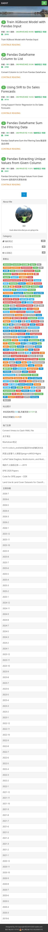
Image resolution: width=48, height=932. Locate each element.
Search (11, 397)
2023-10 (6, 665)
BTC (5, 397)
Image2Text (16, 356)
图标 (18, 375)
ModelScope (8, 302)
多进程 (6, 286)
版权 (12, 286)
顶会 (25, 378)
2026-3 (6, 516)
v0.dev (24, 328)
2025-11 (6, 539)
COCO (15, 340)
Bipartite (32, 356)
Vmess (21, 353)
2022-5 (6, 763)
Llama (38, 315)
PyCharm (7, 290)
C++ (24, 309)
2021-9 (6, 809)
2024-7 (6, 625)
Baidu (6, 305)
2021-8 (6, 815)
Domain (22, 274)
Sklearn (22, 381)
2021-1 (6, 855)
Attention (7, 264)
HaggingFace (32, 369)
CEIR (5, 324)
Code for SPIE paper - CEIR (15, 476)
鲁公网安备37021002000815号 (32, 929)
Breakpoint (22, 290)
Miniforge (40, 387)
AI (19, 321)
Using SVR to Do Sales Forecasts (20, 89)
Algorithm (28, 293)
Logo (31, 299)
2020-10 (6, 872)
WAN (6, 283)
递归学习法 (7, 369)
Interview (38, 394)
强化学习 (7, 400)
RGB (11, 350)
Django (13, 346)
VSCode (6, 387)
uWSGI (17, 302)
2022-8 (6, 746)
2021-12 (6, 792)
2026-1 (6, 528)
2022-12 (6, 723)
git (28, 334)
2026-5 (6, 505)
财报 (19, 318)
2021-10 (6, 803)
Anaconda (19, 350)
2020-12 (6, 861)
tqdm (6, 346)
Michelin (7, 394)
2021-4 (6, 838)
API (36, 305)
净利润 (13, 334)
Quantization (9, 315)
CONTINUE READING (10, 44)
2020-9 (6, 878)
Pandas (35, 331)
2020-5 (6, 901)
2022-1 (6, 786)
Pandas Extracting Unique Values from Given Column (23, 160)
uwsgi (31, 365)
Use (28, 321)
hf (41, 286)
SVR (29, 331)
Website (29, 305)
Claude (29, 283)
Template (13, 283)
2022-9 (6, 740)
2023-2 (6, 711)
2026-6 (6, 499)
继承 (36, 274)
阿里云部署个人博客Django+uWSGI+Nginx (22, 453)
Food (34, 343)
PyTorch (7, 353)
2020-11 (6, 866)
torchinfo (16, 264)
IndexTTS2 (37, 378)
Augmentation (9, 391)
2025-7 (6, 562)
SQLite (29, 274)
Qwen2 (19, 271)
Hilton (12, 309)
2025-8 (6, 556)
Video (12, 305)
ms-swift (19, 397)
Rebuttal (31, 290)
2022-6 (6, 757)
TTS (20, 340)
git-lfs (16, 299)
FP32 (32, 391)
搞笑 (41, 340)
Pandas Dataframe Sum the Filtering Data (21, 125)
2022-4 (6, 769)
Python (20, 346)
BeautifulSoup (9, 375)
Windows (35, 321)
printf (6, 296)
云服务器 (23, 277)
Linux (41, 318)
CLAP (6, 328)
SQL (11, 381)
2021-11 (6, 797)
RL (23, 321)
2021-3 (6, 843)
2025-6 (6, 568)
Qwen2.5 (16, 268)
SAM (40, 268)
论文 (23, 302)
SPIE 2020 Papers (11, 470)
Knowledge (22, 365)
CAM (42, 353)
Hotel (13, 271)
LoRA (20, 394)
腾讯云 (37, 312)
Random (21, 334)
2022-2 (6, 780)
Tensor (6, 312)
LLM (14, 337)
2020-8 (6, 884)
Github (29, 384)
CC (16, 381)
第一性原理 (13, 384)
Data (41, 305)
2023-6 (6, 688)
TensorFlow (8, 378)
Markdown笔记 (10, 442)
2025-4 (6, 579)
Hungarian (18, 293)
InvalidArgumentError (12, 280)
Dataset (19, 315)
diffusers (7, 340)
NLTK (32, 315)
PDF (17, 343)
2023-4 (6, 700)
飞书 (18, 391)
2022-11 (6, 729)
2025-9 (6, 551)
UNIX (6, 381)
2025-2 (6, 591)
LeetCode (23, 299)
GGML (20, 387)
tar (30, 378)
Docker (13, 331)
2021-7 (6, 821)
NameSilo (21, 369)
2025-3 (6, 585)
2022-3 (6, 775)
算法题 (28, 353)
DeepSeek (32, 318)
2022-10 (6, 734)
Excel (32, 324)
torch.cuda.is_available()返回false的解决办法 (23, 447)
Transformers (27, 268)
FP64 (18, 362)
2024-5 (6, 631)
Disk (29, 381)
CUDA (30, 302)
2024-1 (6, 648)
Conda (6, 359)
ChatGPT (22, 331)
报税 (14, 318)
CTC (5, 343)
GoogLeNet (38, 293)
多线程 (6, 271)
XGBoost (25, 391)
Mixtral (6, 331)
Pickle (14, 321)
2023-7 (6, 683)
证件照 (41, 381)
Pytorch (38, 365)
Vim (38, 264)
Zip (39, 343)
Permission (14, 296)
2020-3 (6, 912)
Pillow (14, 274)
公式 (33, 387)
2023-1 (6, 717)
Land (13, 387)
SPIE (23, 343)
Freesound (29, 346)
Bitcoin (17, 324)
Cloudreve (21, 312)
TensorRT (7, 318)
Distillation (26, 375)
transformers (34, 328)
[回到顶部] (45, 929)
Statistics (17, 378)
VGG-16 (32, 372)
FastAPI (6, 356)
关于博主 (25, 324)
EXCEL (18, 286)
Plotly (14, 353)
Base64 (38, 346)
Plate (37, 350)
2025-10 (6, 545)
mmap (11, 343)
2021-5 (6, 832)
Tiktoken (7, 372)
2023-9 (6, 671)
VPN (5, 362)
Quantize (36, 296)
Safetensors (34, 340)
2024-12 (6, 602)
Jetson (6, 365)
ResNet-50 (7, 299)
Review (37, 384)
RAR (14, 394)
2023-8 (6, 677)
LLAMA (34, 337)
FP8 (41, 369)
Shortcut (38, 283)
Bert (5, 384)
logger (11, 362)
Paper (21, 337)
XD (7, 32)
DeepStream (28, 271)
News (25, 280)
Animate (7, 274)
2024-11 (6, 608)
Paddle (6, 334)
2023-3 (6, 706)
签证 (18, 309)
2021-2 (6, 849)
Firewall (30, 312)
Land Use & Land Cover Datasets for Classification (25, 482)
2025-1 (6, 596)
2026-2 (6, 522)
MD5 (30, 280)
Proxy (27, 337)
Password (7, 337)
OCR (25, 318)
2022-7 (6, 752)
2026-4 (6, 510)
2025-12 (6, 533)
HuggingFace (36, 334)
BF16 (24, 356)
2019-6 (6, 918)
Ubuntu (22, 283)
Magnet (6, 321)
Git (15, 369)
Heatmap (34, 397)
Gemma (22, 384)
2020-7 (6, 889)
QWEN (26, 387)
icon (35, 268)
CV (42, 321)
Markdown (16, 372)
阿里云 (28, 296)
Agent (40, 356)
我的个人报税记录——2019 (15, 465)
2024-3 (6, 637)
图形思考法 (38, 302)
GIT (22, 296)
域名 (28, 343)
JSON (36, 309)
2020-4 (6, 907)
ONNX (35, 375)
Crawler (39, 324)
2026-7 (6, 493)
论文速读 (25, 264)
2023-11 (6, 660)
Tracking (35, 286)
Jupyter (6, 277)
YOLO (42, 359)
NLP (30, 350)
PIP (14, 290)
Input (30, 309)
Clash (6, 350)
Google (34, 359)
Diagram (26, 286)
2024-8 (6, 620)
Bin (29, 362)
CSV (25, 340)
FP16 (37, 271)
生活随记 (24, 252)
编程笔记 (24, 241)
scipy (13, 312)
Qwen (27, 359)
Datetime (20, 305)
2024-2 (6, 642)
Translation (8, 293)
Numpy (35, 353)
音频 (11, 324)
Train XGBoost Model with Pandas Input (23, 24)
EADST (4, 3)
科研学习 (24, 247)
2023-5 (6, 694)
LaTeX (25, 372)
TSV (12, 359)
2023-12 (6, 654)
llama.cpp (19, 359)
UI (26, 350)
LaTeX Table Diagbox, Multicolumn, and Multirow (25, 459)
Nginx (33, 264)
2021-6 (6, 826)
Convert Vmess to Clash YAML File (18, 430)
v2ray (17, 328)
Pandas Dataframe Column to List (18, 56)
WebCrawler (28, 394)
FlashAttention (38, 362)
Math (26, 315)
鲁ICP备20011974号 (12, 929)
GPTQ (6, 309)
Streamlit (7, 268)
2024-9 (6, 614)
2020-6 (6, 895)
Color (30, 277)
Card (35, 381)
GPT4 (27, 397)
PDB (11, 328)
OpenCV (15, 277)
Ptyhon (13, 365)
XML (38, 391)
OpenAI (37, 280)
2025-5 (6, 574)
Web (24, 362)
